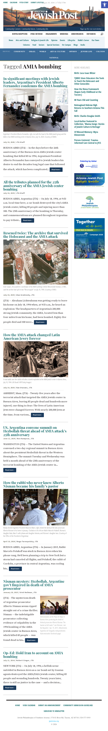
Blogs (76, 44)
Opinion (54, 40)
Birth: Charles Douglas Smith (87, 116)
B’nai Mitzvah (37, 34)
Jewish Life (86, 51)
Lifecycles (71, 40)
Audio (82, 44)
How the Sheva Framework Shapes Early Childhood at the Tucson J (87, 92)
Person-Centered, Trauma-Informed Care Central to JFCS (87, 141)
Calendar (13, 2)
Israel (32, 51)
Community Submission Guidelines (78, 705)
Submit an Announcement (49, 705)
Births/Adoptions (19, 34)
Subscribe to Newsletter (54, 711)
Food (34, 44)
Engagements (51, 34)
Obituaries (91, 34)
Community (19, 51)
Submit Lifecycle (37, 2)
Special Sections (53, 44)
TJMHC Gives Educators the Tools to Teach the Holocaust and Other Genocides (89, 81)
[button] (104, 4)
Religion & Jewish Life (40, 40)
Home (5, 2)
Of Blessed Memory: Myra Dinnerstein (86, 133)
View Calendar (29, 705)
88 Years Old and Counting (86, 100)
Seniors (41, 44)
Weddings (64, 34)
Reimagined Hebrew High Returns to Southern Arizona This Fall (89, 108)
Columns (26, 44)
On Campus (66, 44)
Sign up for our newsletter (90, 28)
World (42, 51)
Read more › (56, 170)
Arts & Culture (57, 51)
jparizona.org (54, 721)
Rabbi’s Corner (83, 40)
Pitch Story (23, 2)
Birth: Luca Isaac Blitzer (84, 73)
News (11, 40)
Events (62, 40)
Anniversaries (77, 34)
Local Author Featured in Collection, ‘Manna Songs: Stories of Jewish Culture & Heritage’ (89, 124)
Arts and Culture (22, 40)
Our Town (95, 40)
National (54, 57)
